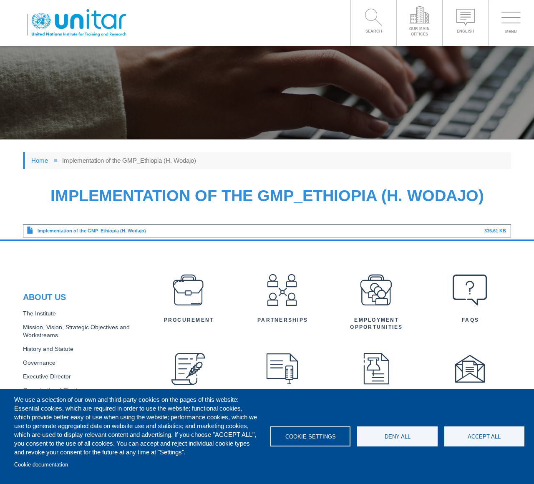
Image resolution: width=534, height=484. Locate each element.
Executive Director (47, 376)
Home (39, 160)
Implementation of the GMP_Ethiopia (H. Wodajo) (92, 230)
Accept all (484, 437)
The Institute (39, 313)
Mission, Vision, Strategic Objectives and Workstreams (76, 331)
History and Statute (48, 349)
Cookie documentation (41, 464)
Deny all (398, 437)
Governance (39, 363)
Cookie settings (310, 437)
